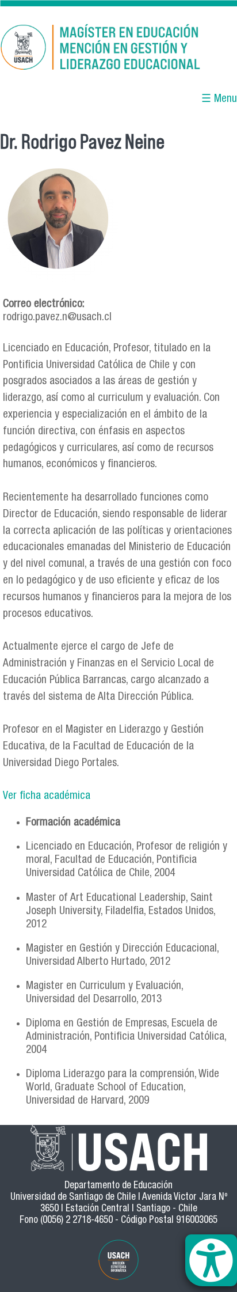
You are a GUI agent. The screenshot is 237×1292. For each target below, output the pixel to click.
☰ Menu (219, 99)
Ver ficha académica (46, 796)
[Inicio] (118, 49)
